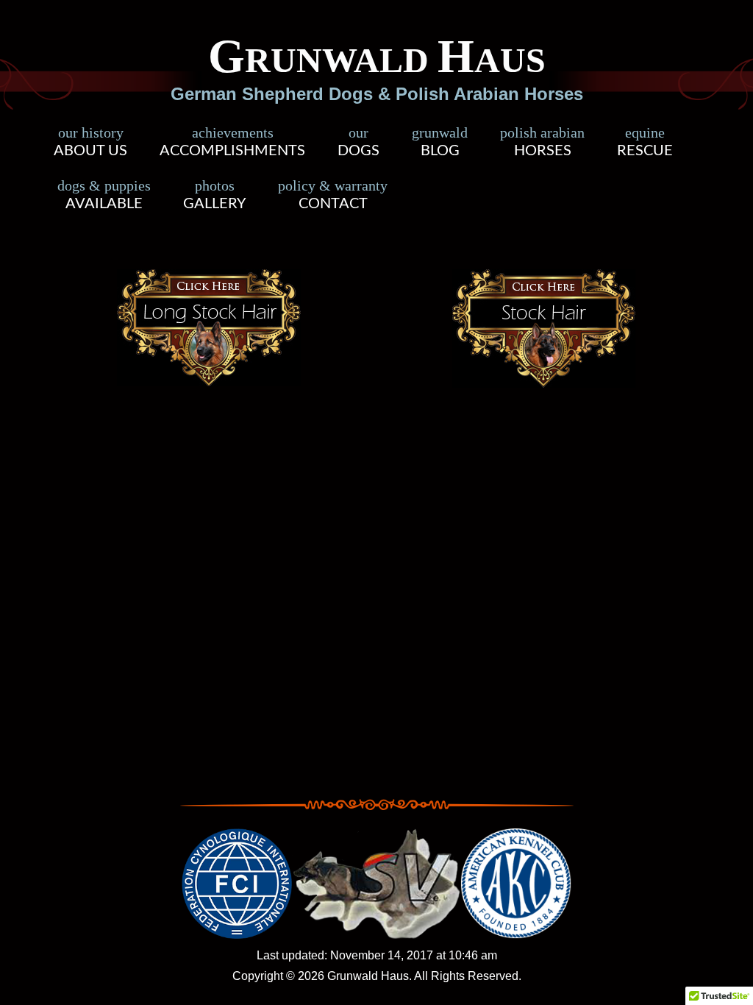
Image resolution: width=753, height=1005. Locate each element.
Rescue (645, 143)
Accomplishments (232, 143)
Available (104, 196)
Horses (542, 143)
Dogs (358, 143)
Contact (333, 196)
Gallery (214, 196)
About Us (90, 143)
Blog (440, 143)
